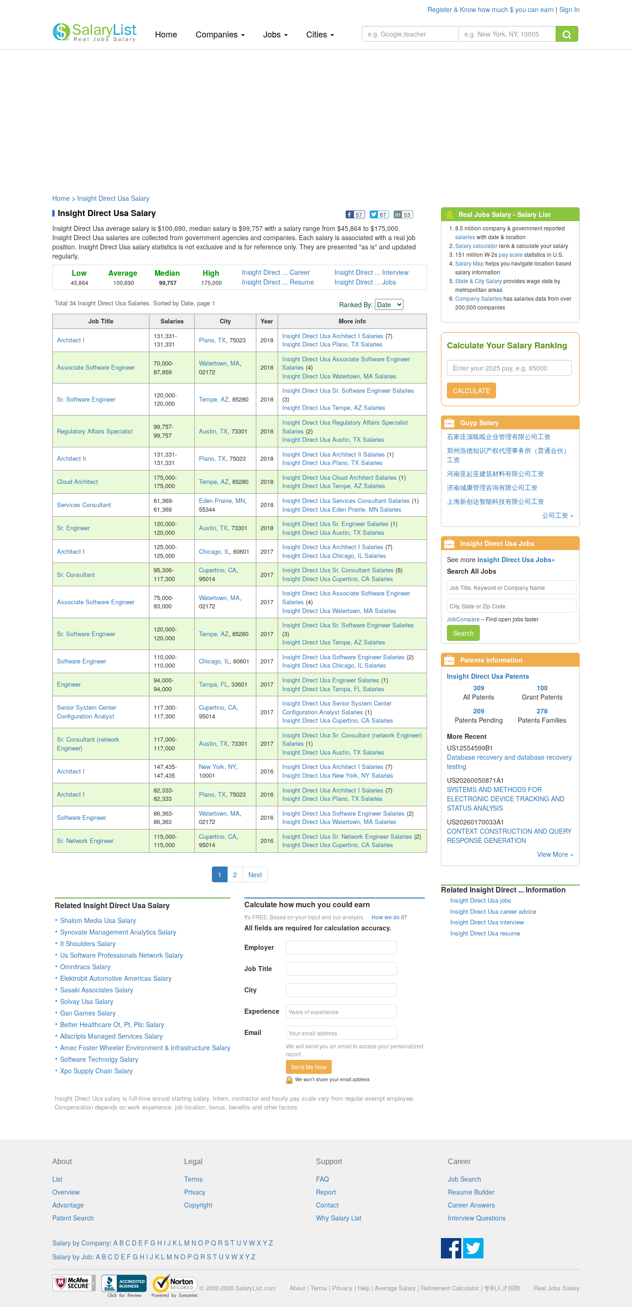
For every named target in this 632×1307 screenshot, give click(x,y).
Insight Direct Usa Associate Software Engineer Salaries (346, 363)
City (250, 989)
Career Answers (471, 1204)
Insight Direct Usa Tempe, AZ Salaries (333, 407)
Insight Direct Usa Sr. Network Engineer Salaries (348, 836)
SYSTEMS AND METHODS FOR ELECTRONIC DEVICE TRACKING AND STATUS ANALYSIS (505, 798)
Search (463, 633)
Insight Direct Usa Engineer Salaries (331, 679)
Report (326, 1191)
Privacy (194, 1191)
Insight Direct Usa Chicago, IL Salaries (334, 555)
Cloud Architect (77, 481)
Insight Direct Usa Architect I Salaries (333, 335)
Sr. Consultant (76, 574)
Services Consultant (84, 504)
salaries (465, 237)
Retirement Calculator (450, 1287)
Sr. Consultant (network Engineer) (88, 743)
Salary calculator (476, 245)
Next (255, 874)
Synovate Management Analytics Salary (118, 931)
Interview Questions (477, 1217)
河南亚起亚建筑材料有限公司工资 (495, 473)
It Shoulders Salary (88, 943)
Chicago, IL (214, 551)
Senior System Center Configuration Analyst (86, 711)
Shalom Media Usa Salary (98, 920)
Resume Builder (471, 1191)
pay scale (511, 254)
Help (364, 1287)
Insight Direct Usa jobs (480, 900)
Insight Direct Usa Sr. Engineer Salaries (336, 523)
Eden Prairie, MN (222, 500)
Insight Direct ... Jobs (365, 281)
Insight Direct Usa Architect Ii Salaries (334, 454)
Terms (193, 1178)
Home (169, 33)
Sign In (569, 9)
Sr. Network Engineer (85, 840)
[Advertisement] (316, 117)
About (297, 1287)
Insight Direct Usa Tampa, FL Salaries (333, 688)
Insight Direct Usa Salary (113, 198)
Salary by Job (72, 1256)
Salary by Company (81, 1242)
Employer (259, 947)
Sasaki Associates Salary (96, 989)
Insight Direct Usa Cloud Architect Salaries (340, 477)
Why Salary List (338, 1217)
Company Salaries (478, 298)
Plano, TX (212, 339)
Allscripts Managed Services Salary (111, 1036)
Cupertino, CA (217, 569)
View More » (555, 854)
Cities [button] (317, 34)
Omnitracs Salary (85, 966)
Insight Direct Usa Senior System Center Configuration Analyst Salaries (336, 707)
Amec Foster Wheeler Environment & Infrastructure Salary (145, 1047)
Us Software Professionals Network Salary (121, 955)
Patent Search (73, 1217)
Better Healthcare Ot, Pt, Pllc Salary (112, 1024)
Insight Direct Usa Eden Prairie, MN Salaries (342, 509)
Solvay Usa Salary (86, 1001)
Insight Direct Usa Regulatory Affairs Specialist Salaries (345, 426)
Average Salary (395, 1287)
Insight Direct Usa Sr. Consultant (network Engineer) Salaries (352, 739)
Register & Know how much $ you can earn (492, 9)
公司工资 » (558, 515)
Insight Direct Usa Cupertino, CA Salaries (337, 578)
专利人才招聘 (502, 1287)
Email (252, 1032)
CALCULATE (471, 390)
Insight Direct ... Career (276, 272)
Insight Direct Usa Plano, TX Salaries (332, 344)
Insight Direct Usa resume (485, 933)
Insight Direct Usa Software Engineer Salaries (344, 656)
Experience (261, 1011)
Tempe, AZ (214, 399)
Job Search (464, 1178)
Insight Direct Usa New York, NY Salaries (337, 775)
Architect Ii (71, 458)
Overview (66, 1191)
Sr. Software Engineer (86, 399)
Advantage (68, 1204)
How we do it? (389, 917)
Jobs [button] (273, 34)
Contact (327, 1204)
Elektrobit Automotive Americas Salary (116, 978)
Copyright (198, 1204)
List (57, 1178)
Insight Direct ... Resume (278, 281)
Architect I (71, 339)
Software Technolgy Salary (99, 1059)
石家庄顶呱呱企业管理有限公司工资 (499, 436)
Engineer (69, 684)
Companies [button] (218, 34)
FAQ (322, 1178)
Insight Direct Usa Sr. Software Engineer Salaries (348, 390)
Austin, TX (213, 431)
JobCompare (463, 619)
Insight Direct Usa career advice (493, 911)
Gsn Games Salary (88, 1012)
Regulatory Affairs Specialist (95, 431)
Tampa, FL (213, 684)
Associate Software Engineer (96, 367)
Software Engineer (81, 661)
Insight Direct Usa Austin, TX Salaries (333, 439)
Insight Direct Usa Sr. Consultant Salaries (339, 569)
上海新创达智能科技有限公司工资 (495, 501)
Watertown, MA (219, 363)
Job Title (258, 968)
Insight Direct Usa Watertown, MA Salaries (339, 376)
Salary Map (469, 263)
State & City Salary (478, 281)
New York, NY (217, 766)
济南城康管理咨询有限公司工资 (492, 487)
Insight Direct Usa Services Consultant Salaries (347, 500)
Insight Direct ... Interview (372, 272)
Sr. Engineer (73, 527)
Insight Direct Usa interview (487, 921)
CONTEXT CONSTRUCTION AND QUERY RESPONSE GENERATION (509, 835)
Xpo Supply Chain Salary (96, 1070)
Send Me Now (309, 1067)
